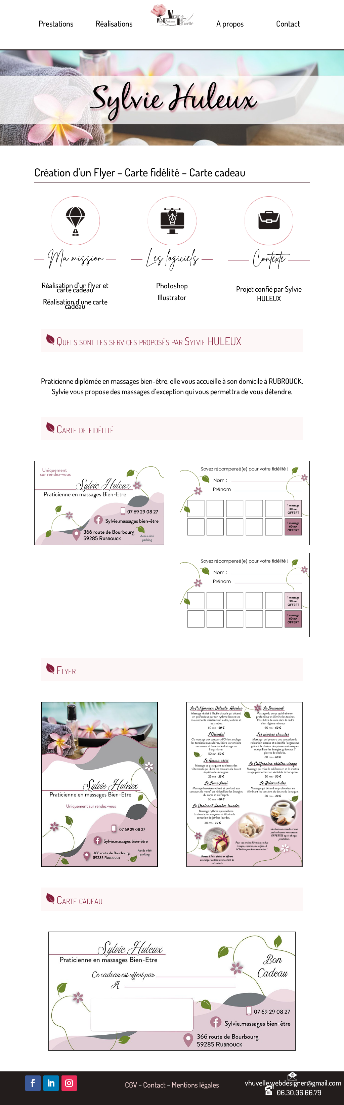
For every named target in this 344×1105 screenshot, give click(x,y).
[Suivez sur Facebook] (33, 1083)
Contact (154, 1084)
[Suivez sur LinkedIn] (51, 1083)
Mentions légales (195, 1084)
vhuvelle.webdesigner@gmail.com (293, 1080)
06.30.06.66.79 (297, 1092)
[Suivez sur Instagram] (69, 1083)
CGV (131, 1084)
